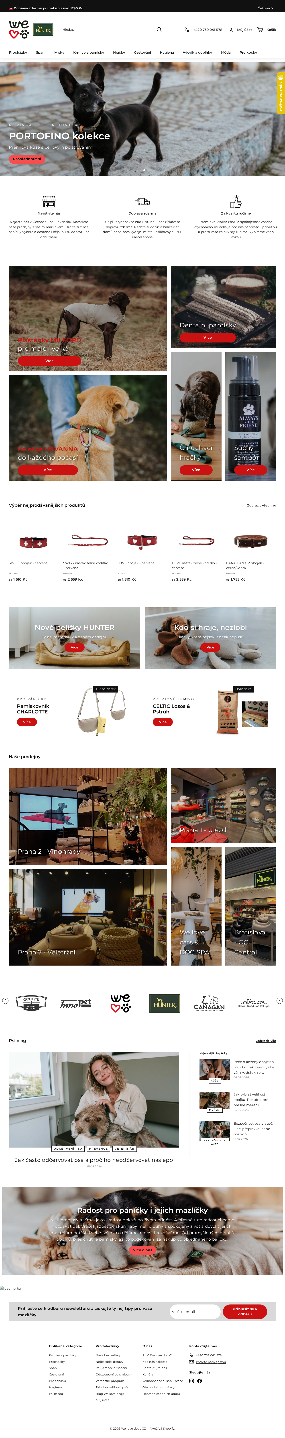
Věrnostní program (110, 1381)
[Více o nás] (142, 1231)
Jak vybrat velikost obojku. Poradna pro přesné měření (251, 1099)
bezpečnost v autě (215, 1142)
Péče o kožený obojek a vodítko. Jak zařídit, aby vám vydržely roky (254, 1067)
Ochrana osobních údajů (161, 1393)
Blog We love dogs (110, 1393)
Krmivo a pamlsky (88, 52)
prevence (98, 1148)
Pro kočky (248, 52)
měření (214, 1109)
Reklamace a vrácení (111, 1368)
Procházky (18, 52)
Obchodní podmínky (158, 1387)
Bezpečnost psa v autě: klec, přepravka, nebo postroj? (253, 1128)
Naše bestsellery (108, 1355)
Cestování (142, 52)
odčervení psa (68, 1148)
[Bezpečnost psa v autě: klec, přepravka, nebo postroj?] (215, 1131)
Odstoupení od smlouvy (114, 1374)
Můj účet (102, 1400)
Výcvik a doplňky (197, 52)
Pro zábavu (57, 1381)
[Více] (210, 638)
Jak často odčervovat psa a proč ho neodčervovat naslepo (94, 1160)
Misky (59, 52)
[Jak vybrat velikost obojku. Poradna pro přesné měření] (215, 1100)
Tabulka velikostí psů (112, 1387)
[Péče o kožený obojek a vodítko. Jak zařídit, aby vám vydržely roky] (215, 1069)
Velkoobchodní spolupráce (162, 1381)
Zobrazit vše (266, 1041)
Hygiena (167, 52)
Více (49, 361)
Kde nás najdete (154, 1361)
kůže (215, 1080)
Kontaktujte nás (154, 1368)
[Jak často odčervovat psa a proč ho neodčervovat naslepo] (94, 1100)
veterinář (124, 1148)
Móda (226, 52)
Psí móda (56, 1393)
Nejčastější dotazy (109, 1361)
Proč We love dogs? (157, 1355)
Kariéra (147, 1374)
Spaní (40, 52)
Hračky (119, 52)
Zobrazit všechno (261, 505)
